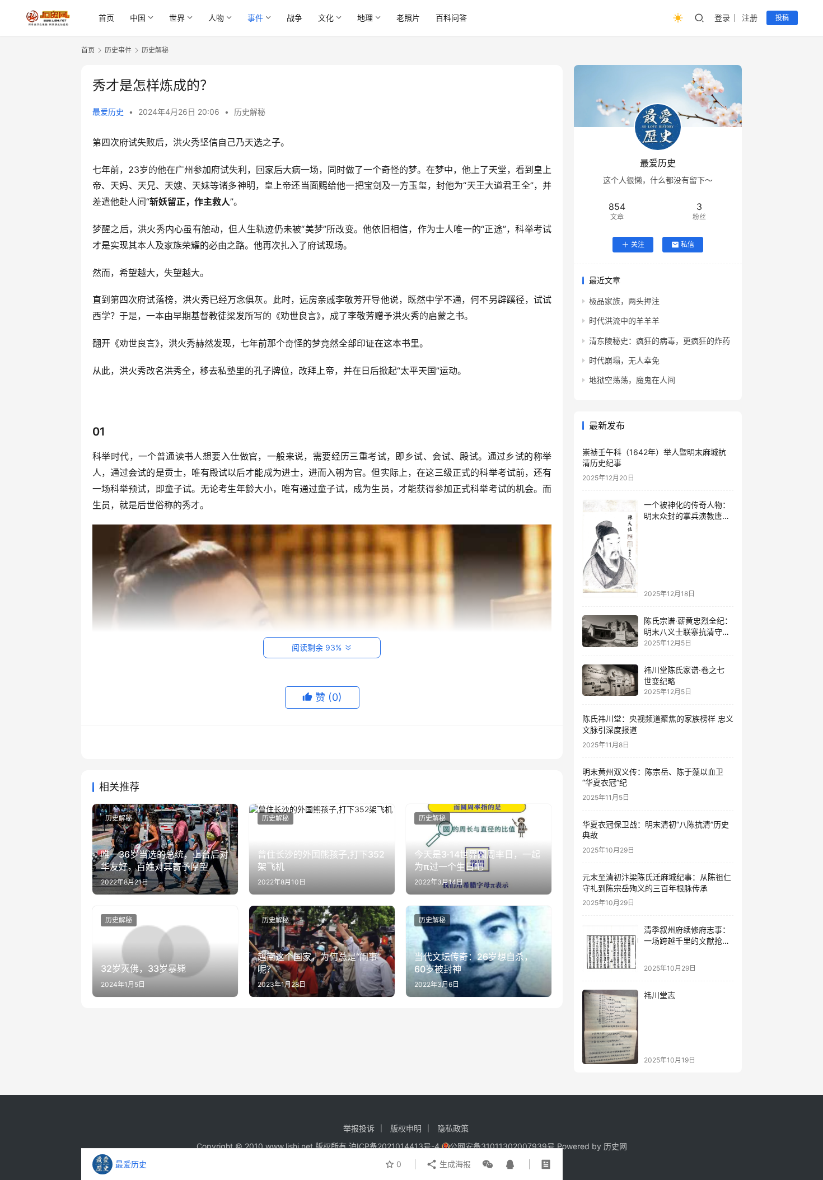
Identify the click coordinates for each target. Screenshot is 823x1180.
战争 (294, 17)
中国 (138, 17)
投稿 (782, 17)
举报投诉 (359, 1128)
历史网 (615, 1146)
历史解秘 (249, 111)
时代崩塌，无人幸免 (624, 360)
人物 (216, 17)
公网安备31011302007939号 (502, 1146)
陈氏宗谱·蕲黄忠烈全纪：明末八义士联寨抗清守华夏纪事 (688, 631)
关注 (637, 244)
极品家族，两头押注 (624, 301)
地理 (365, 17)
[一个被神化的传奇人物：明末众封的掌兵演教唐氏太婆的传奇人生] (610, 548)
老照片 (408, 17)
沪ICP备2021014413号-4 (395, 1146)
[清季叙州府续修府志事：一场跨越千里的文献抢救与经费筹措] (610, 948)
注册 (749, 17)
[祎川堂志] (610, 1027)
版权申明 (406, 1128)
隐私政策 (453, 1128)
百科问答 (451, 17)
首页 (106, 17)
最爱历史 (108, 111)
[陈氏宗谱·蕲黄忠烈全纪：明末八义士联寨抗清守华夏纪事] (610, 631)
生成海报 (454, 1164)
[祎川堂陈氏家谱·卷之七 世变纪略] (610, 680)
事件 (255, 17)
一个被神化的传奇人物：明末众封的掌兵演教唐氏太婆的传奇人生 (687, 515)
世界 (177, 17)
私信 (687, 244)
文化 (326, 17)
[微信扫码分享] (488, 1164)
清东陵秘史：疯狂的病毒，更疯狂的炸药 (659, 340)
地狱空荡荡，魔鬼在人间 (632, 380)
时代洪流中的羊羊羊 (624, 320)
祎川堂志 (659, 995)
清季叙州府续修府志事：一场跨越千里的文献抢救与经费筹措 (687, 940)
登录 (722, 17)
